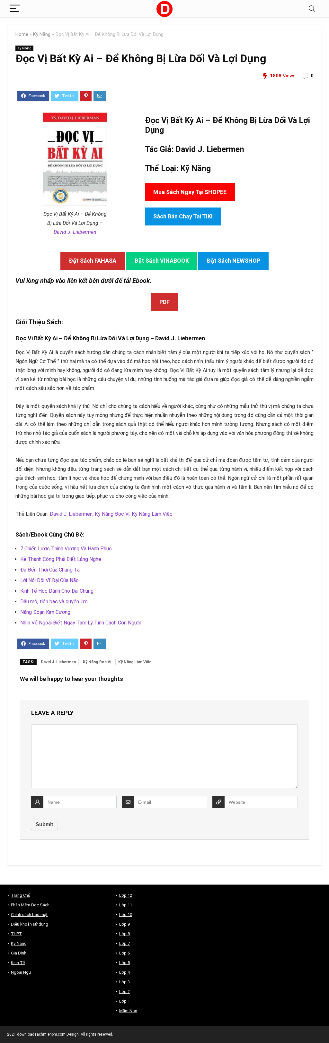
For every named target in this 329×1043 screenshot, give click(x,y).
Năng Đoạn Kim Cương (45, 612)
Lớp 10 (125, 914)
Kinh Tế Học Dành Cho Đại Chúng (56, 591)
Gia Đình (18, 953)
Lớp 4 (124, 972)
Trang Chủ (20, 895)
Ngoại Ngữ (21, 972)
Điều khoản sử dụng (29, 924)
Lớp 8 (124, 933)
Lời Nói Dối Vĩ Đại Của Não (49, 580)
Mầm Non (128, 1010)
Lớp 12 (125, 895)
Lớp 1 (124, 1001)
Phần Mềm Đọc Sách (30, 905)
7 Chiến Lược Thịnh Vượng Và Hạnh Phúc (66, 549)
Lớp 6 (124, 953)
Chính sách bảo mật (29, 914)
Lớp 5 (124, 962)
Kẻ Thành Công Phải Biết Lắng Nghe (60, 559)
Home (21, 34)
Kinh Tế (18, 962)
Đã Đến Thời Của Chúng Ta (50, 570)
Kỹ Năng (41, 34)
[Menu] (14, 8)
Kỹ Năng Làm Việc (152, 514)
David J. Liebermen (75, 232)
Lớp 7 (124, 943)
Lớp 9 (124, 924)
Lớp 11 (125, 905)
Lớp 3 (124, 981)
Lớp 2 (124, 991)
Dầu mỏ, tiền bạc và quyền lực (54, 601)
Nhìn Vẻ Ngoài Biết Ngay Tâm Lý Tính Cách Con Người (80, 623)
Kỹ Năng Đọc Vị (112, 514)
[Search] (312, 8)
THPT (16, 933)
